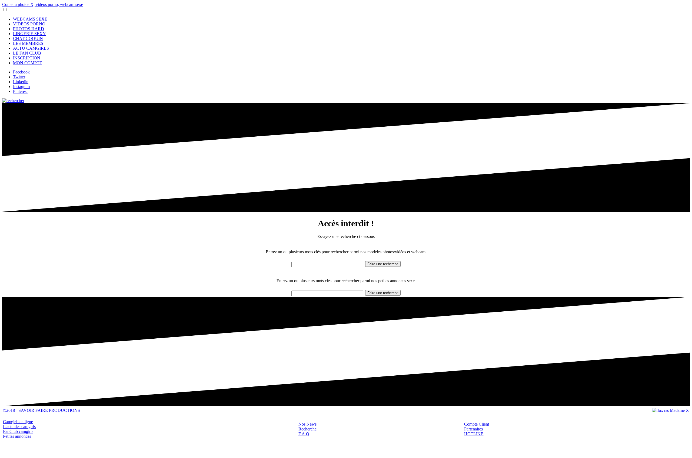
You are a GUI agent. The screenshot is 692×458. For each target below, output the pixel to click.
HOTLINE (473, 434)
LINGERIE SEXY (29, 33)
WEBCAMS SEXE (30, 19)
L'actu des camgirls (19, 426)
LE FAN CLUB (27, 53)
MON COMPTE (27, 62)
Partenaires (473, 429)
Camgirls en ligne (18, 421)
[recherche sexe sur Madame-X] (13, 100)
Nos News (307, 424)
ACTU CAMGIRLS (31, 48)
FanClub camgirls (18, 431)
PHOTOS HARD (28, 28)
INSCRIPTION (26, 58)
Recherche (307, 429)
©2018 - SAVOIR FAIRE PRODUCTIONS (41, 410)
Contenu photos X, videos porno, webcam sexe (42, 4)
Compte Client (476, 424)
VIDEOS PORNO (29, 24)
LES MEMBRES (28, 43)
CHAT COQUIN (28, 38)
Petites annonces (17, 436)
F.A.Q (303, 434)
